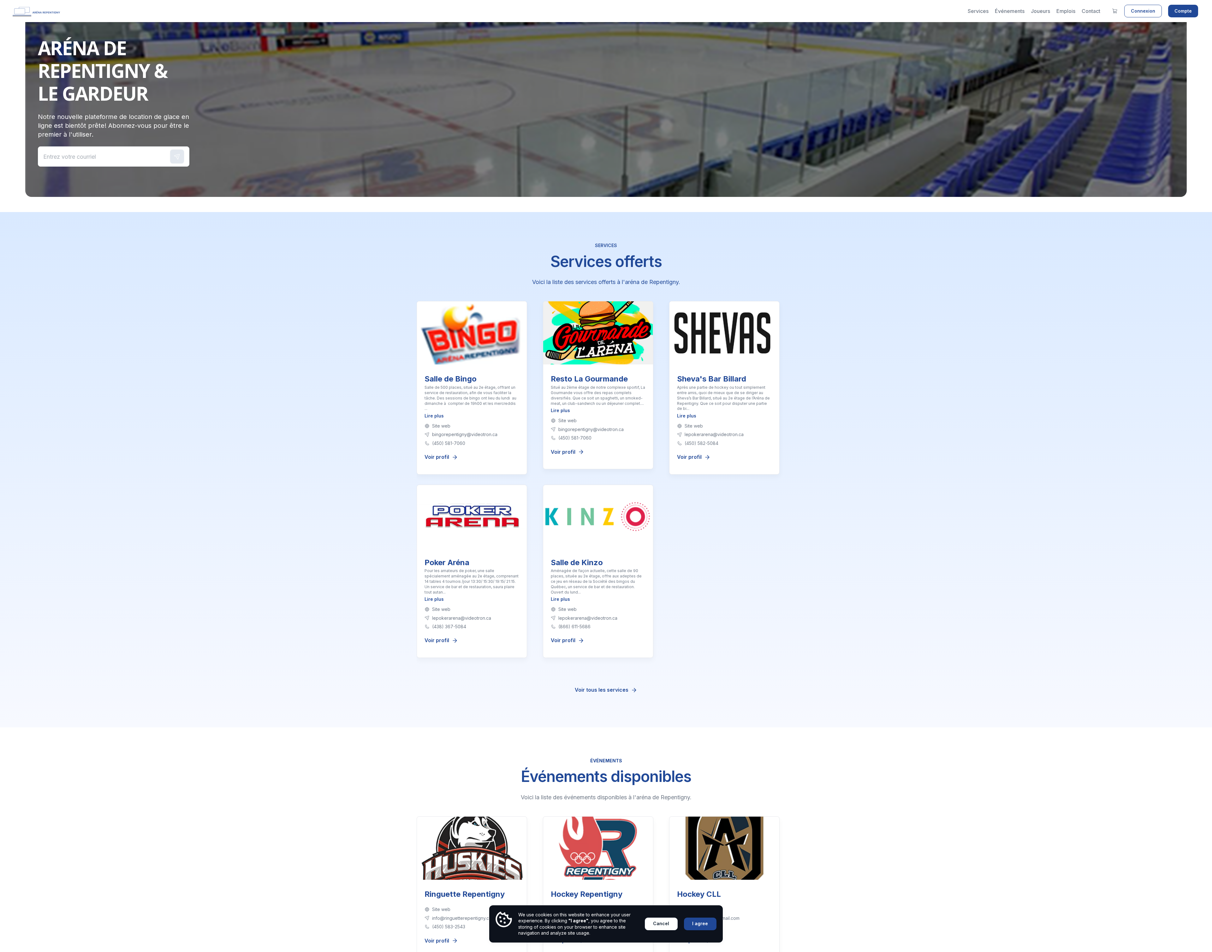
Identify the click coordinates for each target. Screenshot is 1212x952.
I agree (700, 923)
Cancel (661, 923)
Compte (1183, 11)
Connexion (1143, 11)
